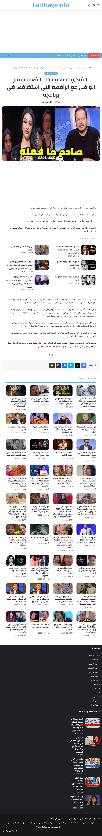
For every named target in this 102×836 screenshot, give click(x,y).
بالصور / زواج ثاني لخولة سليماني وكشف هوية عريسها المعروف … (63, 599)
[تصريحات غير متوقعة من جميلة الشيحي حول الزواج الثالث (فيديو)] (63, 470)
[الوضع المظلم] (89, 6)
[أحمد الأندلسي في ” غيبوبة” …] (39, 418)
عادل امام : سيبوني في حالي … (16, 428)
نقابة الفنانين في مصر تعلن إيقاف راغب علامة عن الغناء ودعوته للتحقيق (40, 572)
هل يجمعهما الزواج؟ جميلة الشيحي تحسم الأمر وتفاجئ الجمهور (40, 509)
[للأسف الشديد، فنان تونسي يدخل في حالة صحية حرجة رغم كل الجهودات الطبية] (86, 390)
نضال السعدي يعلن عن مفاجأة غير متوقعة (40, 400)
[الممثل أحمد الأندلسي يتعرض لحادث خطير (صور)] (86, 444)
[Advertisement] (51, 31)
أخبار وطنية (94, 676)
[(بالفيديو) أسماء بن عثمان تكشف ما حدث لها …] (63, 560)
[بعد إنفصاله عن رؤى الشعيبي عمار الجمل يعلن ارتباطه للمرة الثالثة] (86, 529)
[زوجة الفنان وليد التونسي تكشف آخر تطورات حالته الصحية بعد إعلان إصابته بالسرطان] (86, 588)
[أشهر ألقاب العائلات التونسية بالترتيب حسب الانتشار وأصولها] (92, 782)
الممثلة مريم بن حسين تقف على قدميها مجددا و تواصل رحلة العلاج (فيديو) (16, 628)
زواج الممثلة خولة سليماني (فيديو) (22, 248)
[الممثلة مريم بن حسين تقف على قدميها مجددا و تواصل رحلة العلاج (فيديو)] (16, 616)
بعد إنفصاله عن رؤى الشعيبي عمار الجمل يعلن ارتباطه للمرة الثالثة (86, 540)
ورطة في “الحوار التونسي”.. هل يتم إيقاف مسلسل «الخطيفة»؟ (18, 402)
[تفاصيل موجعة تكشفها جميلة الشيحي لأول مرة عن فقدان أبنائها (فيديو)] (88, 250)
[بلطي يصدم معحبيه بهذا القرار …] (39, 529)
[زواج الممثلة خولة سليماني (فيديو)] (42, 250)
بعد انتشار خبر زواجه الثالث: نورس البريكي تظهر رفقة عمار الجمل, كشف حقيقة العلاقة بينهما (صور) (16, 511)
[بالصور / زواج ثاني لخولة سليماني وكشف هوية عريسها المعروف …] (63, 588)
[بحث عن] (94, 6)
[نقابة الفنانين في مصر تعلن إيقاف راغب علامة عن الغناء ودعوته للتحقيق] (39, 560)
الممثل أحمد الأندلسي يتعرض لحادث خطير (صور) (87, 455)
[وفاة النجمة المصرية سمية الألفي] (63, 444)
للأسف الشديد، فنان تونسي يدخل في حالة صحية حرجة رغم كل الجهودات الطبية (87, 402)
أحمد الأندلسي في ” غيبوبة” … (41, 428)
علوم (96, 693)
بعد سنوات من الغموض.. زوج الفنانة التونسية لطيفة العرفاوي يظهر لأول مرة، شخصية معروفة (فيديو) (63, 511)
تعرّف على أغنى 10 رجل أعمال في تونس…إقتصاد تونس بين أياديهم (77, 765)
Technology (93, 660)
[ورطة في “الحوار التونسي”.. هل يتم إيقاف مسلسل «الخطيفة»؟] (16, 390)
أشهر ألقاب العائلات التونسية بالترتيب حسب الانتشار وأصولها (76, 783)
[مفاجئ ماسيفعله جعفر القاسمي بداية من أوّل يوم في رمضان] (63, 418)
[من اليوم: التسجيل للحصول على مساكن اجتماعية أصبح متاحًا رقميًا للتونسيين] (92, 741)
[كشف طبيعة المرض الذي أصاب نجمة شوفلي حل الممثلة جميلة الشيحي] (86, 470)
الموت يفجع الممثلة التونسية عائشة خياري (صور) (87, 571)
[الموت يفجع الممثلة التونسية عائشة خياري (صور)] (86, 560)
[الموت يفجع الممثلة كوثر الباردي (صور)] (39, 444)
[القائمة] (98, 6)
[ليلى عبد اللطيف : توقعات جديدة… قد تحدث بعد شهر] (92, 800)
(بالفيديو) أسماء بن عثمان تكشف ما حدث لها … (64, 571)
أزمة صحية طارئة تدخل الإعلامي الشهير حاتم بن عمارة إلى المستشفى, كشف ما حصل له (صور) (86, 510)
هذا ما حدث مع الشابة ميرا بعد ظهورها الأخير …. (40, 627)
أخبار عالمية (93, 672)
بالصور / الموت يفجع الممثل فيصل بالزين (68, 263)
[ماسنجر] (64, 365)
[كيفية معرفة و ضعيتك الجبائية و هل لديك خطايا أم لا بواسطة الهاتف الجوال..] (92, 723)
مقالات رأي (94, 705)
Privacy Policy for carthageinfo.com (50, 827)
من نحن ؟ (10, 823)
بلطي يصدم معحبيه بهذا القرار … (39, 539)
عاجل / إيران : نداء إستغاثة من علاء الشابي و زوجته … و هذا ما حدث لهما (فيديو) (86, 628)
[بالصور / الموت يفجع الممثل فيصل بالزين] (88, 265)
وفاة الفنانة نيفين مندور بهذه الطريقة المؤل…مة (16, 454)
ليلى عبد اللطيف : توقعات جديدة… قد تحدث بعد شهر (76, 801)
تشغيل (95, 684)
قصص (96, 697)
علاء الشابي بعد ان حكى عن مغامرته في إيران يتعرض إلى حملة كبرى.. (39, 599)
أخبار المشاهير (75, 68)
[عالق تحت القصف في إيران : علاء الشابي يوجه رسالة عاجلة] (16, 588)
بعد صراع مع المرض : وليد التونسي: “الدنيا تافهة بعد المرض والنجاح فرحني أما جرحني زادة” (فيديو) (19, 282)
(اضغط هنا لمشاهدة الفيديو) (49, 346)
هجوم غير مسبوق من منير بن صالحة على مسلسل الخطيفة (64, 401)
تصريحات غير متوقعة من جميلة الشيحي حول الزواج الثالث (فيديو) (63, 481)
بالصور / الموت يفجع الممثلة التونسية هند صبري (17, 571)
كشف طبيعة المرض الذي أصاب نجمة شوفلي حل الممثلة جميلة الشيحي (88, 482)
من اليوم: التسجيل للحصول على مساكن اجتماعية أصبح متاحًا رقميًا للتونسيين (76, 745)
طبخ (96, 688)
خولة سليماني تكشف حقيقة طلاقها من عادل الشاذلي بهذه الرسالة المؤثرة (16, 482)
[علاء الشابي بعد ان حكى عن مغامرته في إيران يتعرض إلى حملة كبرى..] (39, 588)
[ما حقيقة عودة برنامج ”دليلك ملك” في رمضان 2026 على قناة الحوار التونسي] (39, 470)
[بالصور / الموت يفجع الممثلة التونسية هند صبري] (16, 560)
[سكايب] (71, 365)
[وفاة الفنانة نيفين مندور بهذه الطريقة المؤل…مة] (16, 444)
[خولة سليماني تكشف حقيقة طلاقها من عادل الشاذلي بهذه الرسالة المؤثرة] (16, 470)
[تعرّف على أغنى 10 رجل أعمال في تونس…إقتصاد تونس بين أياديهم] (92, 763)
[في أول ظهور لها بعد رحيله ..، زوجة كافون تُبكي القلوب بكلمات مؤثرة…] (16, 529)
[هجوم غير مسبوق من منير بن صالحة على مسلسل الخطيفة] (63, 390)
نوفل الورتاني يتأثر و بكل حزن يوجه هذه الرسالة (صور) (63, 627)
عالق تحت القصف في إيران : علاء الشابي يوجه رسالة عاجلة (16, 599)
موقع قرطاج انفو (55, 818)
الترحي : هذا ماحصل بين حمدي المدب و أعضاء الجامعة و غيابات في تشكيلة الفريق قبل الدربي (20, 265)
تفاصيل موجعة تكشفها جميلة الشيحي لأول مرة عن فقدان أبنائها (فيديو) (67, 250)
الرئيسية (85, 68)
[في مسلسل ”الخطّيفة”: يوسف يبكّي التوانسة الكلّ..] (86, 418)
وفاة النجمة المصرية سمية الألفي (64, 454)
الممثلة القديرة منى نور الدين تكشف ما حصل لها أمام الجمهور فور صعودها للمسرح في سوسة (63, 542)
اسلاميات (94, 680)
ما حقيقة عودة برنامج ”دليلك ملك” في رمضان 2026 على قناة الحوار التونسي (39, 482)
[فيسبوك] (83, 365)
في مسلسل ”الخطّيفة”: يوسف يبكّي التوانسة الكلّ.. (86, 429)
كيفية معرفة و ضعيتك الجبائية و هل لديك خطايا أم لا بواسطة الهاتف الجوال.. (77, 724)
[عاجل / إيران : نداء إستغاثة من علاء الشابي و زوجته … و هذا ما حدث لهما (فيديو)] (86, 616)
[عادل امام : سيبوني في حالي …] (16, 418)
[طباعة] (52, 365)
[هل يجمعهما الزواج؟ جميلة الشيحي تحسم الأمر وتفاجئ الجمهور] (39, 498)
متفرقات (95, 701)
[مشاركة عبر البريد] (58, 365)
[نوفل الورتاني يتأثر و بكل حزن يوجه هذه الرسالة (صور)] (63, 616)
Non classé (93, 656)
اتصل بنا (18, 823)
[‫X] (77, 365)
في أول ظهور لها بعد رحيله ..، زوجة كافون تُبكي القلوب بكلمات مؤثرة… (17, 541)
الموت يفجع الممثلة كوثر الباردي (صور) (41, 454)
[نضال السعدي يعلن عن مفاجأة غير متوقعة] (39, 390)
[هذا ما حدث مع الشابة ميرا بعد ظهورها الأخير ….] (39, 616)
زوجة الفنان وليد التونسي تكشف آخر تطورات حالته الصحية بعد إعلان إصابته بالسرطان (86, 600)
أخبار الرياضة (93, 664)
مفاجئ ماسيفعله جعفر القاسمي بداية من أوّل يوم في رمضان (63, 429)
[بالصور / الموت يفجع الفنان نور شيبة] (88, 280)
